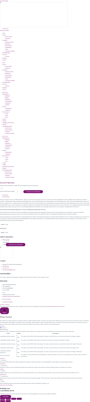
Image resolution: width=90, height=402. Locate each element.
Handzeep (7, 131)
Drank (6, 113)
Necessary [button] (2, 326)
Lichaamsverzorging (9, 133)
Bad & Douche (8, 128)
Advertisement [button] (3, 374)
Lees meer (62, 306)
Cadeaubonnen (8, 108)
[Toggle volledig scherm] (8, 399)
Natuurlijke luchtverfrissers (8, 122)
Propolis (4, 124)
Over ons (5, 54)
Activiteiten (5, 40)
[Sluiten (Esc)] (19, 399)
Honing (4, 119)
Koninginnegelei (8, 101)
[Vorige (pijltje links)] (2, 401)
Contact (4, 60)
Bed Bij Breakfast (6, 52)
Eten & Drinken (8, 45)
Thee (6, 117)
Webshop (5, 58)
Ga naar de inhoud (4, 0)
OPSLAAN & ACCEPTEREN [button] (6, 385)
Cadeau (4, 106)
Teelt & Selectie (8, 36)
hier (35, 277)
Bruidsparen (7, 43)
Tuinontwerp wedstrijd (10, 51)
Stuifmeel (7, 104)
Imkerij (4, 35)
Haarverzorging (8, 129)
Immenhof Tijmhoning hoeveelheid (7, 191)
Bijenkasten (7, 99)
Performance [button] (3, 363)
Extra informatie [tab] (6, 196)
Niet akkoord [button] (57, 306)
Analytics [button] (2, 369)
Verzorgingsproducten (7, 126)
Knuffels (4, 120)
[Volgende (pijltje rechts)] (8, 401)
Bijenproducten (6, 94)
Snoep (6, 115)
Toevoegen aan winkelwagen (33, 191)
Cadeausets (7, 110)
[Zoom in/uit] (2, 399)
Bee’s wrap (5, 92)
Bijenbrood (7, 95)
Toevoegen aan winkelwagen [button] (15, 244)
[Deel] (13, 399)
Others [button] (1, 379)
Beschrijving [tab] (5, 195)
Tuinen (6, 49)
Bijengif (6, 97)
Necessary (4, 327)
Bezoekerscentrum (9, 42)
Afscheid (7, 56)
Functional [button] (2, 358)
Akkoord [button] (52, 306)
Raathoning (7, 103)
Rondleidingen (8, 47)
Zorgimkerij (7, 38)
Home (4, 33)
